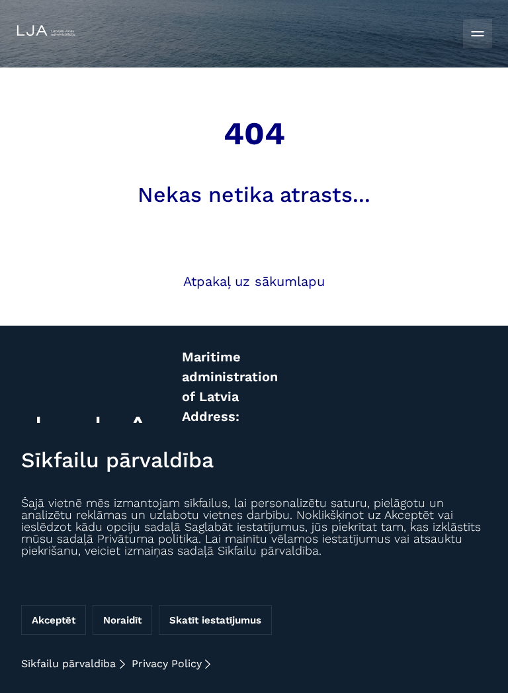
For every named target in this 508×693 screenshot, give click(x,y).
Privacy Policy (167, 663)
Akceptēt (53, 620)
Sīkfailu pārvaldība (68, 663)
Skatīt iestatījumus (215, 620)
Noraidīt (122, 620)
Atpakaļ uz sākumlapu (254, 281)
